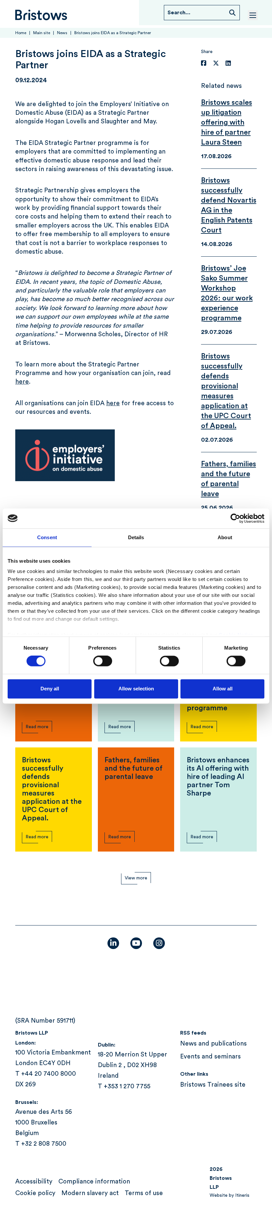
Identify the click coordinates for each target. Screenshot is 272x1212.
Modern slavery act (90, 1193)
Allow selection (136, 688)
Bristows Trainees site (212, 1085)
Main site (41, 33)
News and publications (213, 1044)
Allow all (223, 688)
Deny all (49, 688)
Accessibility (33, 1182)
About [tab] (225, 537)
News (62, 33)
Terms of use (144, 1193)
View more (136, 878)
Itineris (242, 1195)
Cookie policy (35, 1193)
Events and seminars (210, 1056)
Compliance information (94, 1182)
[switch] (102, 661)
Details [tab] (136, 537)
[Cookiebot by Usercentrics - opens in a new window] (235, 518)
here (22, 382)
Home (20, 33)
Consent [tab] (47, 537)
